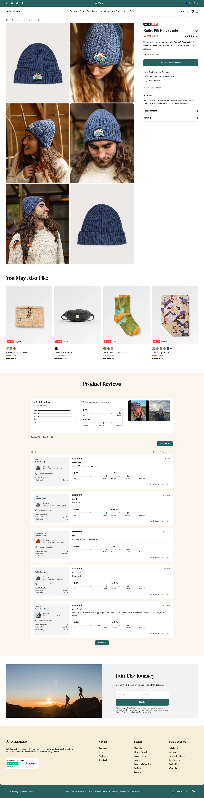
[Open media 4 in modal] (102, 143)
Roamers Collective (142, 764)
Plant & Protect (140, 752)
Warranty (173, 768)
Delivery (172, 752)
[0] (192, 11)
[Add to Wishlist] (196, 30)
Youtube (102, 756)
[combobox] (191, 3)
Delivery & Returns (154, 88)
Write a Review (166, 444)
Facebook (103, 760)
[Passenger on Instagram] (7, 3)
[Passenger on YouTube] (12, 3)
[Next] (49, 317)
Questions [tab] (48, 437)
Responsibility (140, 756)
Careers (137, 772)
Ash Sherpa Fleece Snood (16, 353)
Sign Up (142, 702)
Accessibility (97, 791)
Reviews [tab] (35, 437)
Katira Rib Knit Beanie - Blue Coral (52, 616)
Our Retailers (174, 760)
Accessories (17, 20)
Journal (137, 760)
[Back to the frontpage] (7, 20)
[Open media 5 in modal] (37, 224)
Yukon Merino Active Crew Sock (116, 353)
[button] (191, 36)
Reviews (137, 768)
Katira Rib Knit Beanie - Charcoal (52, 469)
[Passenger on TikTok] (17, 3)
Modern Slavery (124, 791)
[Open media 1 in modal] (37, 63)
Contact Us (174, 764)
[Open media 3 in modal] (37, 143)
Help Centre (174, 748)
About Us (138, 748)
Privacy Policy (82, 791)
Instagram (103, 748)
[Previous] (7, 317)
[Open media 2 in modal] (102, 63)
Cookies (90, 791)
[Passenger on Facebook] (22, 3)
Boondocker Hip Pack (63, 353)
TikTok (101, 752)
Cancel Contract (134, 791)
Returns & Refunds (177, 756)
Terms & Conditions (71, 791)
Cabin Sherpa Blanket (161, 353)
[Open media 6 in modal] (102, 224)
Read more (147, 49)
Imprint (105, 791)
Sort (155, 452)
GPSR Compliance (113, 791)
